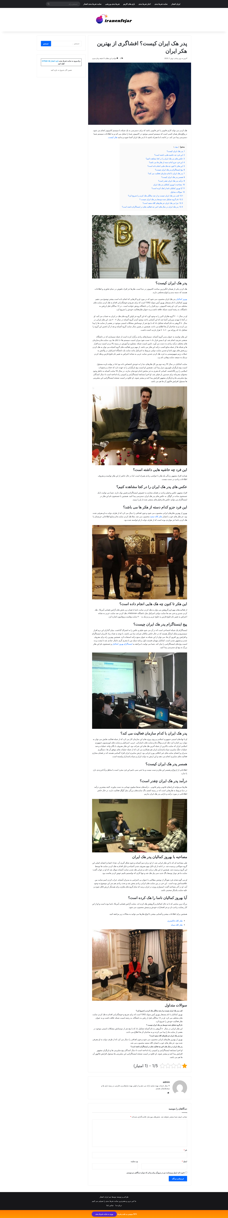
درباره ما (118, 1205)
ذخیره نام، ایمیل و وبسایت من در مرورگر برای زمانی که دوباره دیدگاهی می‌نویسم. (155, 1173)
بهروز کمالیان (181, 299)
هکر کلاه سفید (156, 516)
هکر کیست (112, 137)
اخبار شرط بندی (145, 4)
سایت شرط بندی (161, 4)
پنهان (176, 147)
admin (166, 1082)
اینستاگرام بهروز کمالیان (122, 644)
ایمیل (184, 1161)
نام (185, 1150)
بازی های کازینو (129, 4)
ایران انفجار (175, 4)
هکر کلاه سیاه (176, 925)
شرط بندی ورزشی (112, 4)
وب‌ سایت (134, 1161)
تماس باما (110, 1205)
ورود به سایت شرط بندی (104, 1214)
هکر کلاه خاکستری (174, 920)
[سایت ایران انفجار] (114, 19)
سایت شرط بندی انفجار (92, 4)
